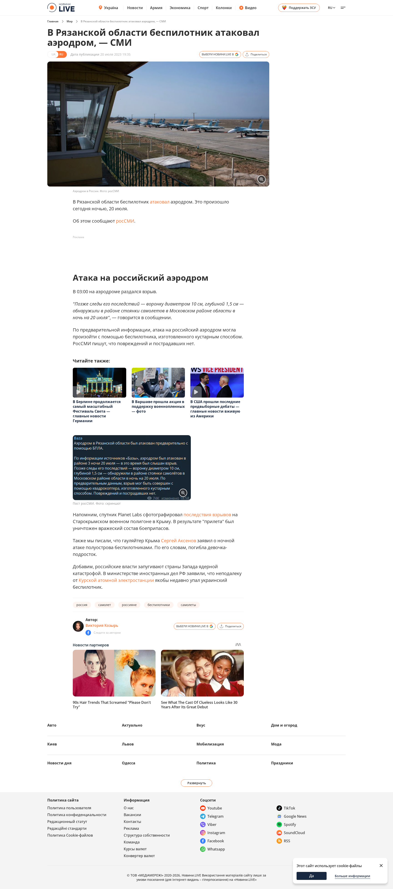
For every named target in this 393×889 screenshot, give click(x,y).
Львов (128, 744)
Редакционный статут (67, 821)
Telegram (215, 816)
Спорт (203, 7)
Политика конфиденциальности (76, 814)
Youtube (214, 808)
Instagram (216, 832)
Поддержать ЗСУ (302, 7)
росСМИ (125, 221)
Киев (52, 744)
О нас (129, 807)
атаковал (159, 202)
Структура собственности (147, 835)
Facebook (215, 840)
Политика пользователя (69, 807)
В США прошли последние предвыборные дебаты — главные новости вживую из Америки (215, 409)
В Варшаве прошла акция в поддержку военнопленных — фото (158, 406)
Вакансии (132, 814)
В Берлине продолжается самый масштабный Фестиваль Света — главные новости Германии (97, 411)
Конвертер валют (139, 855)
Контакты (132, 821)
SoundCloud (294, 832)
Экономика (180, 7)
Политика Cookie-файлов (70, 835)
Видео (251, 7)
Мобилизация (210, 744)
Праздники (282, 763)
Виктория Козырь (102, 625)
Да (311, 875)
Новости (135, 7)
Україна (111, 7)
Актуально (132, 725)
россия (81, 605)
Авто (51, 725)
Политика (206, 763)
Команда (132, 842)
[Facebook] (88, 632)
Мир (70, 21)
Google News (295, 816)
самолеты (188, 605)
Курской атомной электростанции (116, 580)
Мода (276, 744)
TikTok (289, 808)
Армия (156, 7)
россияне (129, 605)
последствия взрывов (207, 514)
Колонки (224, 7)
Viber (212, 824)
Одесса (128, 763)
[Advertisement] (155, 251)
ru (330, 7)
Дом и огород (284, 725)
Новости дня (59, 763)
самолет (104, 605)
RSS (287, 840)
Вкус (200, 725)
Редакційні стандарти (67, 828)
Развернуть (196, 783)
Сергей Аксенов (178, 540)
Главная (52, 21)
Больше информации (352, 876)
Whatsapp (216, 849)
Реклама (131, 828)
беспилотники (159, 605)
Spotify (290, 824)
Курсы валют (135, 848)
